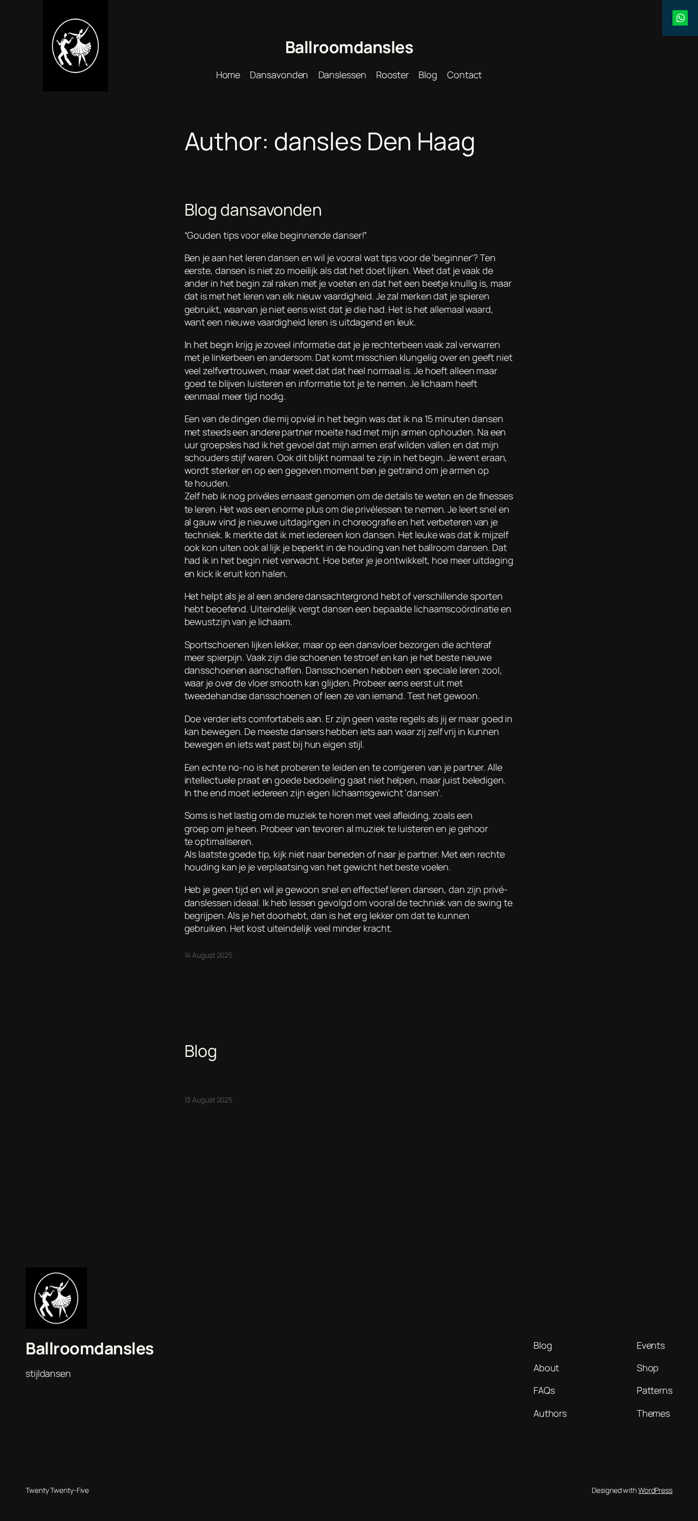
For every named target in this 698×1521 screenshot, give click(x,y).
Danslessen (342, 74)
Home (228, 74)
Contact (464, 74)
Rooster (392, 74)
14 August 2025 (208, 955)
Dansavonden (279, 74)
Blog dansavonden (253, 209)
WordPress (655, 1490)
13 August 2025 (208, 1099)
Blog (427, 74)
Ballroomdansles (349, 47)
